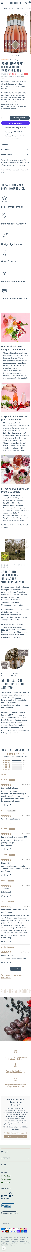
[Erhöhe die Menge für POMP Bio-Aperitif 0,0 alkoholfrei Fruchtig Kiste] (7, 118)
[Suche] (26, 3)
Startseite (4, 8)
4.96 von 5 (20, 754)
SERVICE (5, 1158)
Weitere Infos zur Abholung (13, 139)
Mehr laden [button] (15, 969)
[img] (6, 785)
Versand (9, 76)
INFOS (4, 1151)
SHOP (4, 1164)
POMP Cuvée (19, 8)
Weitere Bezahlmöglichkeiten (15, 128)
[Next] (18, 55)
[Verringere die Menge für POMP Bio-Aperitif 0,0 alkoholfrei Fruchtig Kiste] (2, 118)
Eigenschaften (7, 154)
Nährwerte (5, 149)
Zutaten (4, 145)
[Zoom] (26, 14)
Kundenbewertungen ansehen (15, 1137)
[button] (6, 760)
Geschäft (11, 8)
